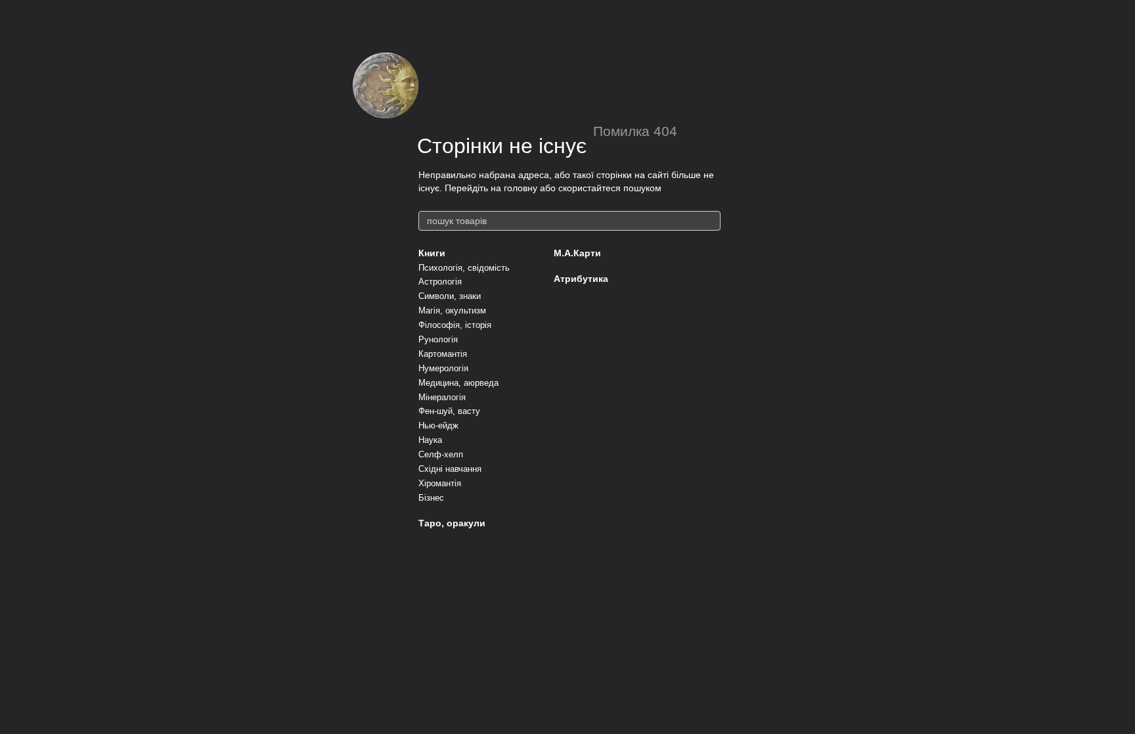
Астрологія (440, 282)
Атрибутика (581, 278)
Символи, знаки (449, 296)
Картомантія (442, 354)
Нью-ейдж (438, 425)
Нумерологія (443, 368)
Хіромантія (439, 483)
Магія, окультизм (452, 310)
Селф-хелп (440, 454)
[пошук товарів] (710, 221)
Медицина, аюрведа (458, 383)
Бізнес (431, 498)
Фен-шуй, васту (449, 411)
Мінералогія (442, 397)
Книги (431, 253)
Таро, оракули (451, 523)
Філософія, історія (454, 325)
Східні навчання (449, 469)
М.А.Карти (577, 253)
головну (520, 188)
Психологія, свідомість (464, 268)
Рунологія (438, 339)
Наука (430, 440)
